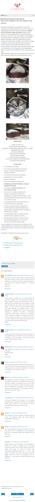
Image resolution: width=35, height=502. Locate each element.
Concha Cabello (9, 294)
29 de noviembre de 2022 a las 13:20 (23, 275)
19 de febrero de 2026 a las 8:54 (19, 441)
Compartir (4, 266)
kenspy (7, 413)
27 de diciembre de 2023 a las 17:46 (23, 397)
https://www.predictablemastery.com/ (15, 451)
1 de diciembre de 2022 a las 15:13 (17, 362)
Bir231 (7, 426)
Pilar (6, 362)
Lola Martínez (9, 275)
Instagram (7, 247)
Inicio (17, 494)
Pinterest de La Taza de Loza (13, 245)
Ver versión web (17, 497)
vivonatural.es (9, 397)
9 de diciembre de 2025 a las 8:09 (18, 426)
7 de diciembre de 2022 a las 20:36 (19, 377)
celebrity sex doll (12, 415)
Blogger (23, 500)
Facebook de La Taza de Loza (13, 243)
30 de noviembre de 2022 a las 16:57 (23, 347)
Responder (8, 288)
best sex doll (29, 429)
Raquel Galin (8, 347)
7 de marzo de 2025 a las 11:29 (18, 413)
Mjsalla (7, 377)
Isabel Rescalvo (9, 330)
